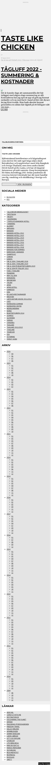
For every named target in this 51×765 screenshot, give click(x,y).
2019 (8, 476)
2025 (8, 363)
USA (8, 334)
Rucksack (10, 757)
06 (12, 356)
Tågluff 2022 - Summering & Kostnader (21, 75)
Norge (9, 311)
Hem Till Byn (12, 275)
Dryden (9, 722)
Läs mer (4, 109)
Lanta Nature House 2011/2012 (19, 299)
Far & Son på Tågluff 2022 (11, 60)
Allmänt (10, 226)
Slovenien (11, 318)
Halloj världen (13, 729)
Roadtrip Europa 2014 (15, 313)
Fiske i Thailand (13, 271)
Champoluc (11, 254)
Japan (9, 285)
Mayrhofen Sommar (15, 304)
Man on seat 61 (13, 745)
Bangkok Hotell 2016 (15, 242)
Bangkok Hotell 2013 (15, 235)
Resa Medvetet (13, 752)
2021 (8, 434)
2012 (8, 618)
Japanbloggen (12, 731)
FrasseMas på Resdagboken (18, 724)
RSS (8, 199)
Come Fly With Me (14, 715)
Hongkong (11, 278)
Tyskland (10, 330)
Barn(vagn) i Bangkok (15, 252)
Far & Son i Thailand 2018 (17, 261)
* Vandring (11, 224)
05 (12, 384)
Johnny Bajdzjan (13, 734)
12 (12, 455)
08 (12, 361)
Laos (9, 301)
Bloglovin (11, 197)
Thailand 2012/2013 (15, 327)
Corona (10, 257)
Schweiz (10, 316)
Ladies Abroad (12, 736)
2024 (8, 377)
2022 (8, 408)
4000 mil (10, 712)
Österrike (11, 337)
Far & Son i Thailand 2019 (17, 264)
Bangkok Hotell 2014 (15, 238)
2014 (8, 575)
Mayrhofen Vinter (14, 306)
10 (12, 375)
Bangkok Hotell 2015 (15, 240)
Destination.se (13, 717)
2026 (8, 351)
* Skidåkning (12, 219)
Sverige (10, 320)
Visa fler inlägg (44, 764)
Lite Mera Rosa (13, 743)
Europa (9, 259)
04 (12, 354)
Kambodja (10, 290)
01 (12, 366)
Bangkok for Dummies (16, 250)
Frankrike (11, 273)
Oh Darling (11, 750)
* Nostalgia (11, 214)
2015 (8, 549)
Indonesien (11, 280)
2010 (8, 676)
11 (12, 453)
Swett (9, 760)
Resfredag (11, 755)
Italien (9, 283)
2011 (8, 646)
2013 (8, 594)
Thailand (10, 325)
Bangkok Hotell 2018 (15, 247)
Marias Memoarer (14, 748)
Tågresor (26, 60)
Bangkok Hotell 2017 (15, 245)
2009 (8, 691)
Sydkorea (10, 323)
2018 (8, 497)
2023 (8, 389)
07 (12, 358)
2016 (8, 535)
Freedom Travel (13, 727)
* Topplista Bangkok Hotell (18, 221)
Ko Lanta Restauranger (16, 294)
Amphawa (10, 228)
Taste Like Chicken (22, 42)
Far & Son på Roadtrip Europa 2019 (21, 266)
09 (12, 429)
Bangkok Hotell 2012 (15, 233)
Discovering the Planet (16, 719)
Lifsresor (11, 741)
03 (12, 382)
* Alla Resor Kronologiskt (17, 212)
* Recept (10, 217)
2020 (8, 457)
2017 (8, 514)
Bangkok (10, 231)
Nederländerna (13, 308)
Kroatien (10, 297)
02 (12, 368)
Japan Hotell (12, 287)
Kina (8, 292)
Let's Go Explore (13, 738)
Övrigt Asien (12, 339)
